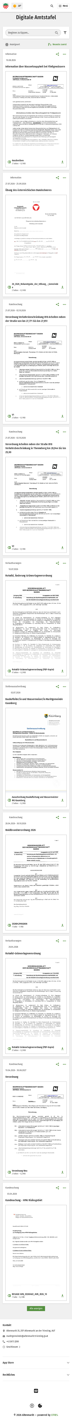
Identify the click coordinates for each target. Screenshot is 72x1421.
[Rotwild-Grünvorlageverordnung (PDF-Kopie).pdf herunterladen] (62, 670)
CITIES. (54, 1415)
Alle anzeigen (36, 1308)
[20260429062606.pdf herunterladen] (62, 925)
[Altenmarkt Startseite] (6, 6)
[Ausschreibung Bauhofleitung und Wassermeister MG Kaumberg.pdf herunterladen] (62, 800)
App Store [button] (8, 1362)
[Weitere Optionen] (64, 54)
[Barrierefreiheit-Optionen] (32, 1406)
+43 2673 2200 (12, 1341)
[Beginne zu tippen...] (56, 32)
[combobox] (30, 32)
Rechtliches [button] (9, 1374)
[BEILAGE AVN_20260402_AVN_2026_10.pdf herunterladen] (62, 1295)
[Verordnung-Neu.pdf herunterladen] (62, 1172)
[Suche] (52, 6)
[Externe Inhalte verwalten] (40, 1406)
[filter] (65, 32)
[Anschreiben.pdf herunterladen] (62, 161)
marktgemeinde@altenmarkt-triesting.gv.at (27, 1336)
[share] (57, 54)
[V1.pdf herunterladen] (62, 416)
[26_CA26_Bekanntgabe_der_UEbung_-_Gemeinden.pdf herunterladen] (62, 287)
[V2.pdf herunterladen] (62, 547)
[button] (36, 109)
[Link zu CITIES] (36, 1391)
